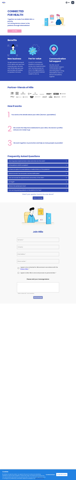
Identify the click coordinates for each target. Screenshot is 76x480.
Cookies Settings (50, 474)
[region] (38, 474)
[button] (38, 161)
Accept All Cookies (62, 474)
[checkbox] (38, 268)
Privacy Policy (24, 269)
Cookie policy (39, 478)
